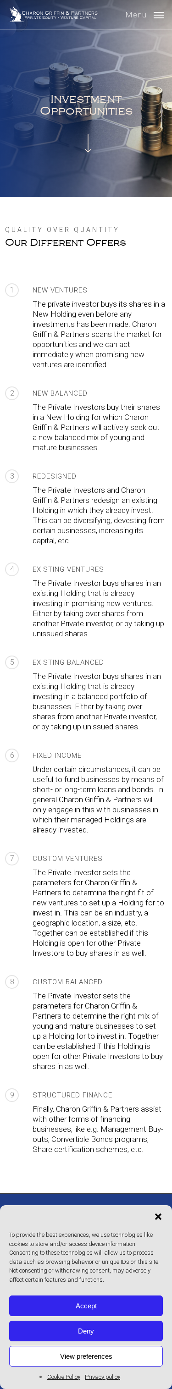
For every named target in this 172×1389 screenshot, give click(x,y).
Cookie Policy (63, 1376)
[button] (158, 1216)
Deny (86, 1331)
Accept (86, 1306)
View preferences (86, 1356)
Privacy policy (102, 1376)
